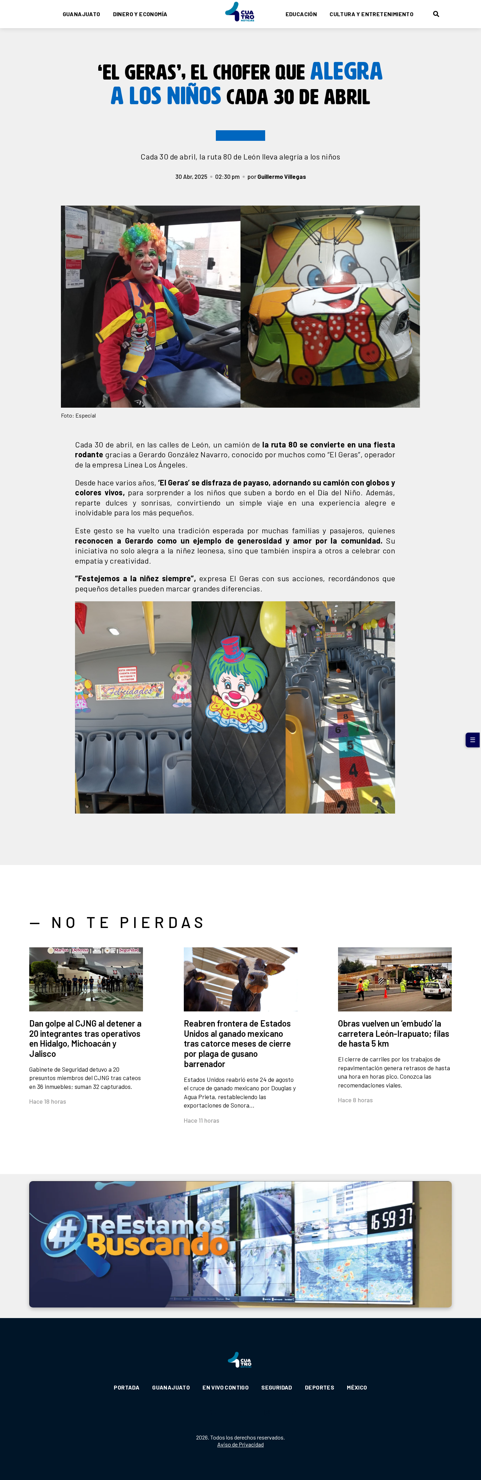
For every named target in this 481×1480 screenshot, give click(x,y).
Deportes (319, 1387)
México (357, 1387)
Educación (301, 14)
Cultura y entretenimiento (371, 14)
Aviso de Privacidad (240, 1444)
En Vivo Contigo (225, 1387)
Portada (126, 1387)
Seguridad (276, 1387)
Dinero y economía (140, 14)
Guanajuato (81, 14)
